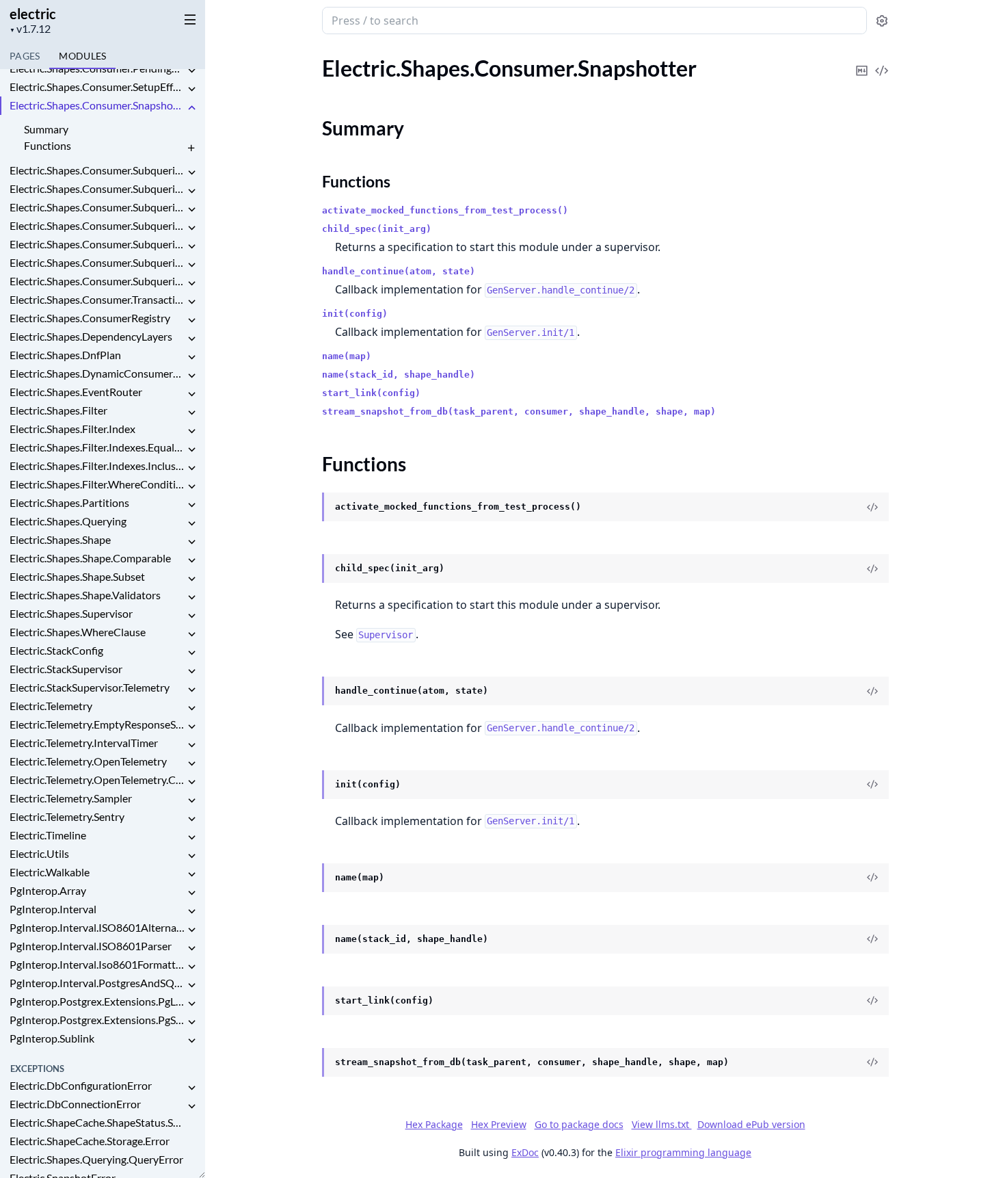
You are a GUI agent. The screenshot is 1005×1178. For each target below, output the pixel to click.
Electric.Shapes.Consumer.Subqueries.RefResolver (97, 243)
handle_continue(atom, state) (398, 271)
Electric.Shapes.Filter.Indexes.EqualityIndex (97, 447)
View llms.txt (662, 1124)
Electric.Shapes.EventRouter (76, 391)
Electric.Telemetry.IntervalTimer (84, 742)
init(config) (355, 314)
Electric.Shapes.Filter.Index (72, 428)
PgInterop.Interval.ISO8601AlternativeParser (97, 927)
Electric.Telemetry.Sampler (71, 797)
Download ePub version (751, 1124)
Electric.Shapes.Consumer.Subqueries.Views (97, 280)
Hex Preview (498, 1124)
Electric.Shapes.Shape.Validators (85, 594)
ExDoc (525, 1152)
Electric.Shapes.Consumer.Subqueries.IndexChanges (97, 188)
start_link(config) (371, 393)
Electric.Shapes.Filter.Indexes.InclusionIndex (97, 465)
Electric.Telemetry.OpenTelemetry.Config (97, 779)
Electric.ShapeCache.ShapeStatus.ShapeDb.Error (97, 1122)
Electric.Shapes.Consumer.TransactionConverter (97, 299)
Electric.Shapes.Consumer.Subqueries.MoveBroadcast (97, 206)
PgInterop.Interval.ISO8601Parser (91, 945)
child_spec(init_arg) (376, 229)
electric (33, 13)
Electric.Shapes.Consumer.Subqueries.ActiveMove (97, 169)
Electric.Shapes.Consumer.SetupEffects (97, 86)
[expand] (191, 71)
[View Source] (882, 61)
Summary (46, 128)
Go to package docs (579, 1124)
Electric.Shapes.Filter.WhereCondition (97, 483)
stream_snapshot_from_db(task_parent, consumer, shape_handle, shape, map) (519, 411)
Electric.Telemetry (51, 705)
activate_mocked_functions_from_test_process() (445, 210)
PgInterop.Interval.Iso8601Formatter (97, 964)
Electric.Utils (39, 853)
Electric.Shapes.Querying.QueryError (96, 1159)
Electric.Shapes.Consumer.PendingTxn (97, 68)
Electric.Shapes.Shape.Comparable (90, 557)
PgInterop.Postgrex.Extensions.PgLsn (97, 1001)
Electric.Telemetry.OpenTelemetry (88, 761)
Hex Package (434, 1124)
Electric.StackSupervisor (66, 668)
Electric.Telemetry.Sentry (67, 816)
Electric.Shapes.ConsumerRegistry (90, 317)
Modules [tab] (82, 56)
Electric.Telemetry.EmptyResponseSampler (97, 724)
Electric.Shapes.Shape (60, 539)
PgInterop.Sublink (52, 1038)
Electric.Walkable (50, 871)
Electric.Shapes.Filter (58, 410)
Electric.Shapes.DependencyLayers (91, 336)
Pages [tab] (25, 56)
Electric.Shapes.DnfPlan (65, 354)
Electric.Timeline (48, 834)
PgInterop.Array (48, 890)
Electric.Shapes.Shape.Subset (77, 576)
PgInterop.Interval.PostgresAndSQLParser (97, 982)
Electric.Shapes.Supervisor (71, 613)
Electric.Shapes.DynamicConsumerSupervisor (97, 373)
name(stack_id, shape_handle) (398, 374)
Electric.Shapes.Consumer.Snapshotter (97, 105)
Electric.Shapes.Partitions (69, 502)
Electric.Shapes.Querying (68, 520)
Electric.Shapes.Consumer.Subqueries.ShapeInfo (97, 262)
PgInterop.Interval (53, 908)
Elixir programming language (683, 1152)
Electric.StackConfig (56, 650)
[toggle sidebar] (187, 19)
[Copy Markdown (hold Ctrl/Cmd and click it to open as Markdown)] (862, 61)
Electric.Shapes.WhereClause (78, 631)
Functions (47, 145)
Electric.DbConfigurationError (81, 1085)
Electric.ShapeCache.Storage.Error (90, 1140)
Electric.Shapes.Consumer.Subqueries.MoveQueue (97, 225)
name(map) (346, 356)
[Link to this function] (309, 508)
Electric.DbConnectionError (75, 1103)
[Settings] (882, 21)
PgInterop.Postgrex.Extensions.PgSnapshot (97, 1019)
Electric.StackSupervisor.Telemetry (90, 687)
